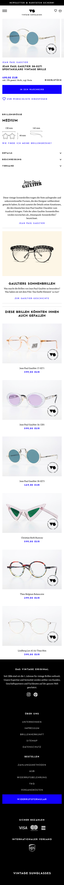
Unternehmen (32, 721)
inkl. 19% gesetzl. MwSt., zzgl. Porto (17, 80)
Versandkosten (32, 789)
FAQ (32, 783)
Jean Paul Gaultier (32, 223)
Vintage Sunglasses (32, 14)
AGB (32, 771)
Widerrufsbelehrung (32, 777)
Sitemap (32, 740)
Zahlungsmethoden (32, 764)
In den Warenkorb (32, 89)
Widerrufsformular (32, 799)
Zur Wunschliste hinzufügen (27, 99)
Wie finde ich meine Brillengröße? (27, 143)
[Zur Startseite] (32, 10)
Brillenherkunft (32, 734)
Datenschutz (32, 746)
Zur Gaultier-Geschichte (32, 298)
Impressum (32, 728)
